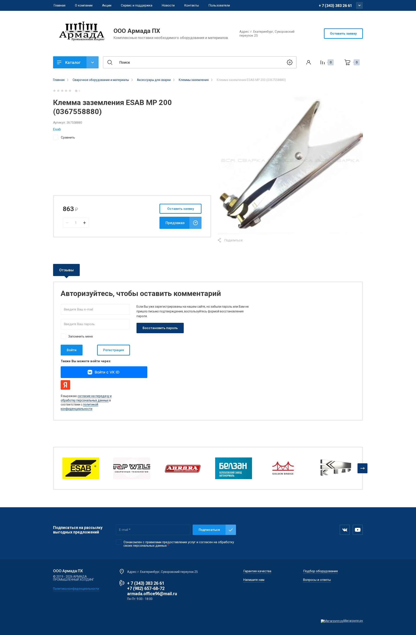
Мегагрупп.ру (353, 620)
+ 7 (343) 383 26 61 (335, 5)
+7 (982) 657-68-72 (145, 588)
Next (362, 468)
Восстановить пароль (160, 328)
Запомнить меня (80, 336)
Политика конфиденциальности (76, 588)
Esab (57, 129)
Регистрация (113, 350)
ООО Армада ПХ (137, 30)
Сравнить (68, 137)
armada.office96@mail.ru (152, 593)
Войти (71, 350)
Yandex (65, 385)
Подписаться (209, 530)
